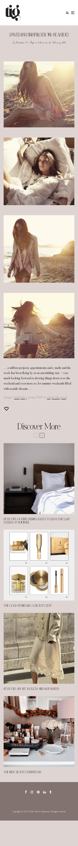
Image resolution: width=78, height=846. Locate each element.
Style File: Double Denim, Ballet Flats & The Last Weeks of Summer (37, 521)
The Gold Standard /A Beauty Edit (28, 605)
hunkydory (20, 397)
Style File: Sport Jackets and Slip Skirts (31, 689)
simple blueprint (56, 397)
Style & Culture (36, 42)
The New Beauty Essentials (22, 772)
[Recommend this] (7, 408)
